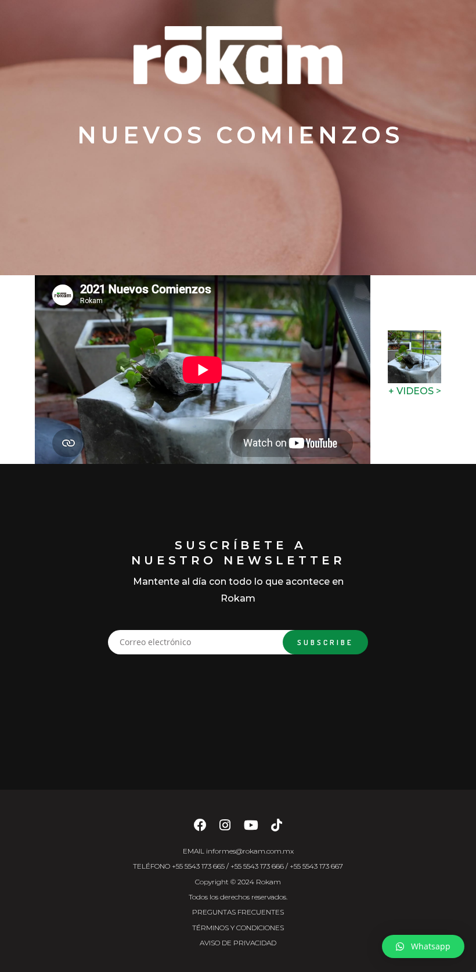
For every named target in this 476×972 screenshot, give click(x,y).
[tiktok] (276, 828)
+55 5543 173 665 (198, 866)
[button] (423, 946)
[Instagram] (224, 828)
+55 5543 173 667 (316, 866)
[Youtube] (251, 828)
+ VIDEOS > (414, 391)
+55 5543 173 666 (257, 866)
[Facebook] (200, 828)
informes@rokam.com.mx (250, 851)
